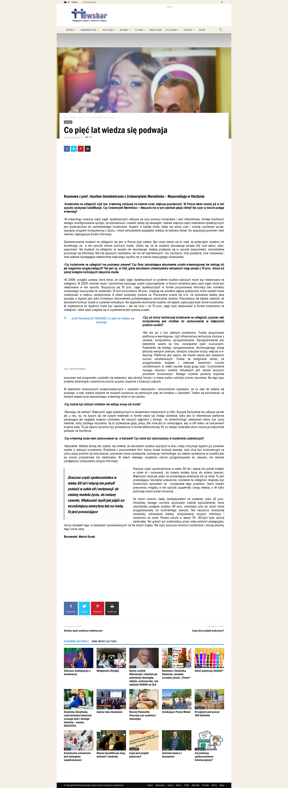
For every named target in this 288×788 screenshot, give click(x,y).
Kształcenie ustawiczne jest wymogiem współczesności (77, 756)
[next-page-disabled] (70, 766)
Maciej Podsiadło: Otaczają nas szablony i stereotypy (142, 715)
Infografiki (199, 708)
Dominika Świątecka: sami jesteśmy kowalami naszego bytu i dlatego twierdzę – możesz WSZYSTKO (78, 718)
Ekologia (166, 749)
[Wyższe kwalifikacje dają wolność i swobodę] (111, 740)
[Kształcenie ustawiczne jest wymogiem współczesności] (78, 740)
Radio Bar (155, 29)
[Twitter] (74, 149)
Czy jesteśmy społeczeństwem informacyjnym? (204, 756)
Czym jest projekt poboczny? (208, 630)
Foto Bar (171, 29)
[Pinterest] (81, 149)
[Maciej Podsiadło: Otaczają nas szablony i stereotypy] (144, 699)
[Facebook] (222, 2)
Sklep (202, 29)
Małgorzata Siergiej (108, 670)
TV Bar (139, 29)
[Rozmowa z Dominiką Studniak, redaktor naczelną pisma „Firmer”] (176, 658)
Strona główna (70, 117)
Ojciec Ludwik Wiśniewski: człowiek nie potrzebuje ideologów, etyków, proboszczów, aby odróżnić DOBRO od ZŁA (143, 677)
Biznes (124, 29)
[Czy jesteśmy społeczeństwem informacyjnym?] (209, 740)
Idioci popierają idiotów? (209, 670)
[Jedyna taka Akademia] (111, 699)
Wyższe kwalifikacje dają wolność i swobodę (111, 754)
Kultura (108, 29)
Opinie (70, 29)
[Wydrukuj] (88, 149)
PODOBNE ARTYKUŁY (76, 641)
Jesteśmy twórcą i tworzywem (172, 754)
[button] (220, 30)
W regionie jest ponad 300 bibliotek (207, 713)
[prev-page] (66, 766)
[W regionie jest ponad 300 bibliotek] (209, 699)
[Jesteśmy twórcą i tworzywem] (176, 740)
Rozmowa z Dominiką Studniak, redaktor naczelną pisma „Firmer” (176, 674)
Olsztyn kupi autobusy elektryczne (83, 630)
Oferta (188, 29)
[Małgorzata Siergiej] (111, 658)
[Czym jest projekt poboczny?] (144, 740)
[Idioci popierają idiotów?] (209, 658)
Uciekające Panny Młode (176, 711)
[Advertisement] (169, 15)
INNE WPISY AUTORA (104, 641)
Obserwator (88, 29)
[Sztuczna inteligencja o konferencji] (78, 658)
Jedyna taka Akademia (109, 711)
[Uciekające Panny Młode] (176, 699)
